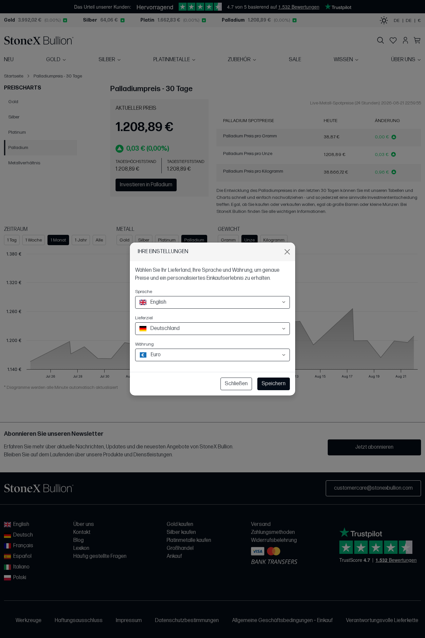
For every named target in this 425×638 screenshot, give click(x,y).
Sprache (143, 291)
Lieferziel (144, 318)
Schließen (236, 384)
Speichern (274, 384)
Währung (144, 344)
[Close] (287, 251)
